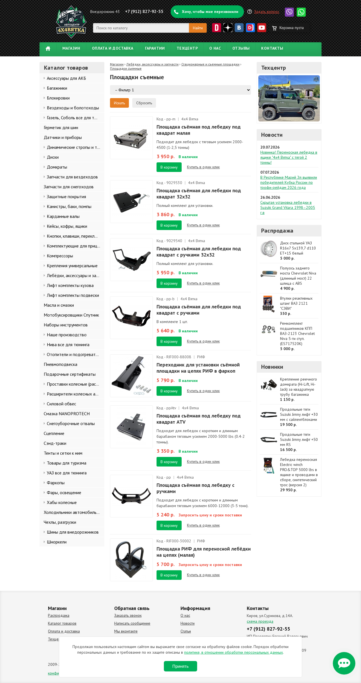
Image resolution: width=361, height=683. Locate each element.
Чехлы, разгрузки (60, 522)
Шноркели (57, 542)
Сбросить (144, 102)
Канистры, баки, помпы (69, 206)
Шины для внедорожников (73, 532)
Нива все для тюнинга (68, 344)
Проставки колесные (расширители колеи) (75, 384)
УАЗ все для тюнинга (67, 473)
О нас (215, 48)
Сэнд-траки (55, 443)
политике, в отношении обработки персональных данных (233, 652)
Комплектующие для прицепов (75, 246)
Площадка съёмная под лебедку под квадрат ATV (199, 418)
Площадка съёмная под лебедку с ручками (195, 488)
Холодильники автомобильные (74, 512)
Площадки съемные (126, 68)
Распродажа (277, 230)
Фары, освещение (64, 492)
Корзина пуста (291, 27)
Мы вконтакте (126, 631)
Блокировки (58, 98)
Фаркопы (56, 482)
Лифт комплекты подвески (73, 295)
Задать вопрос (266, 11)
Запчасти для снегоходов (69, 186)
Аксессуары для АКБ (66, 78)
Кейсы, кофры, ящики (67, 226)
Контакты (272, 48)
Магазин (71, 48)
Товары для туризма (66, 463)
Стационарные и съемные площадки (210, 64)
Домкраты (57, 167)
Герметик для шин (61, 127)
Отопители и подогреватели (74, 354)
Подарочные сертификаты (70, 374)
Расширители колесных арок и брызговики (75, 394)
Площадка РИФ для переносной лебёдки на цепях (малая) (204, 551)
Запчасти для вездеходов (72, 177)
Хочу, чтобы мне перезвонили (210, 11)
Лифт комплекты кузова (70, 285)
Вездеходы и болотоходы (73, 107)
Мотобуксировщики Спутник (71, 315)
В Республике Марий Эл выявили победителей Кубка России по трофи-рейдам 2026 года (288, 182)
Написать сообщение (132, 623)
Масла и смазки (59, 305)
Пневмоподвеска (60, 364)
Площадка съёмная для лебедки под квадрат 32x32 (199, 193)
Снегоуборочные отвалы (71, 423)
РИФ (201, 356)
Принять (180, 666)
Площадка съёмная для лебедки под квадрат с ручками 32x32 (199, 251)
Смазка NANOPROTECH (67, 413)
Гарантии (155, 48)
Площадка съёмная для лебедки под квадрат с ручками (199, 309)
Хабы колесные (62, 502)
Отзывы (241, 48)
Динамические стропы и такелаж (75, 147)
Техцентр (187, 48)
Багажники (57, 88)
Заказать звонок (128, 615)
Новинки (272, 366)
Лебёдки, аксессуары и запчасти (75, 275)
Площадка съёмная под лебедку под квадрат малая (199, 129)
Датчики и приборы (63, 137)
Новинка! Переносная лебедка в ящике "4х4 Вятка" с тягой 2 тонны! (288, 157)
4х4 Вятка (189, 118)
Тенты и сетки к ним (63, 453)
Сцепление (54, 433)
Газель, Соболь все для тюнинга (75, 117)
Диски (53, 157)
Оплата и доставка (112, 48)
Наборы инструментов (66, 325)
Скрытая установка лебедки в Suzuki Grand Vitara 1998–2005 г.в (287, 207)
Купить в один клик (203, 166)
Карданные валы (63, 216)
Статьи (185, 631)
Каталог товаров (62, 623)
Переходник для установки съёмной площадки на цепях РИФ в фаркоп (198, 367)
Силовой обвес (61, 403)
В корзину (169, 167)
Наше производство (67, 334)
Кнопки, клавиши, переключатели (75, 236)
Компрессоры (60, 255)
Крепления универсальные (72, 265)
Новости (272, 134)
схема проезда (260, 621)
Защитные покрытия (66, 196)
